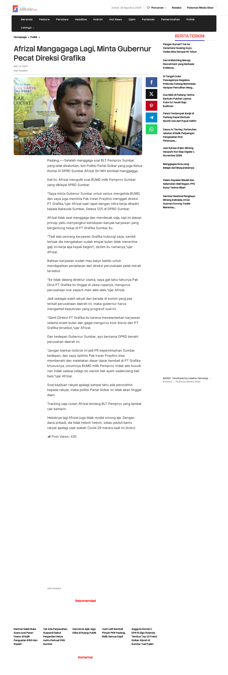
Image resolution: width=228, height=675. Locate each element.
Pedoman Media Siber (188, 381)
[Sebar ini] (151, 82)
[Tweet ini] (151, 94)
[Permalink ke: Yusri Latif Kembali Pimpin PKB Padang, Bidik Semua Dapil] (115, 617)
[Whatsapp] (151, 129)
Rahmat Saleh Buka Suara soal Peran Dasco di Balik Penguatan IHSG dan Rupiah (25, 636)
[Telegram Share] (151, 117)
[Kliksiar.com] (25, 8)
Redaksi (167, 381)
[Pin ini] (151, 106)
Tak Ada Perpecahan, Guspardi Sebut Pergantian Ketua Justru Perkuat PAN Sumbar (55, 636)
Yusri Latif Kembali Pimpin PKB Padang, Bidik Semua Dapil (114, 632)
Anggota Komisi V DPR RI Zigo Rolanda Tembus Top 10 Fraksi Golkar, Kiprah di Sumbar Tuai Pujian (144, 636)
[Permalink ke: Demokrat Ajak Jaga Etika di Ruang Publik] (85, 617)
